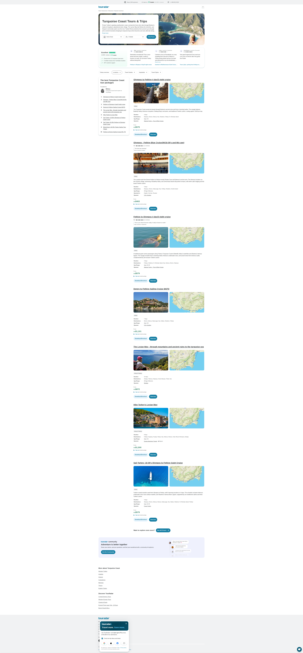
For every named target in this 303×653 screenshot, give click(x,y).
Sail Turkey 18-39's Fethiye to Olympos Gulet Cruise (114, 123)
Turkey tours (110, 10)
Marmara (100, 582)
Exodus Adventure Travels (150, 441)
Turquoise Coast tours (118, 10)
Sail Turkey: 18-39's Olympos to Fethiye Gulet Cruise (114, 118)
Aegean (100, 577)
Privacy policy (123, 647)
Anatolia (100, 574)
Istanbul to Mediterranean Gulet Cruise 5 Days (166, 64)
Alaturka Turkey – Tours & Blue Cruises (153, 121)
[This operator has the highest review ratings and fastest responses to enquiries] (161, 441)
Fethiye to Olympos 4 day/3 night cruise (141, 64)
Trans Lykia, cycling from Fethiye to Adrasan (189, 64)
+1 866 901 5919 (199, 2)
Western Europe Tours (104, 599)
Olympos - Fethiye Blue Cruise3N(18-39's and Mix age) (114, 100)
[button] (169, 130)
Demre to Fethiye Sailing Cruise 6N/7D (114, 107)
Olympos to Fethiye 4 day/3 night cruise (114, 97)
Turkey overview (104, 72)
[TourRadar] (103, 7)
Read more (105, 33)
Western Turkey (102, 571)
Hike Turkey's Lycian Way (110, 115)
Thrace (100, 585)
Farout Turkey (147, 506)
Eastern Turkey (102, 588)
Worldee (146, 383)
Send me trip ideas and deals (112, 638)
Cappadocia (101, 580)
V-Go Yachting (147, 195)
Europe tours (104, 10)
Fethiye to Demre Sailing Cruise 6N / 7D (114, 132)
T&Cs (118, 647)
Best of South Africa (103, 608)
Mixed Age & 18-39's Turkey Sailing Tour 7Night (114, 128)
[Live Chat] (299, 649)
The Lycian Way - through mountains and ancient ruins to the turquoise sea (114, 111)
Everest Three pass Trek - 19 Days (108, 605)
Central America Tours (104, 596)
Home (99, 10)
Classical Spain (102, 602)
